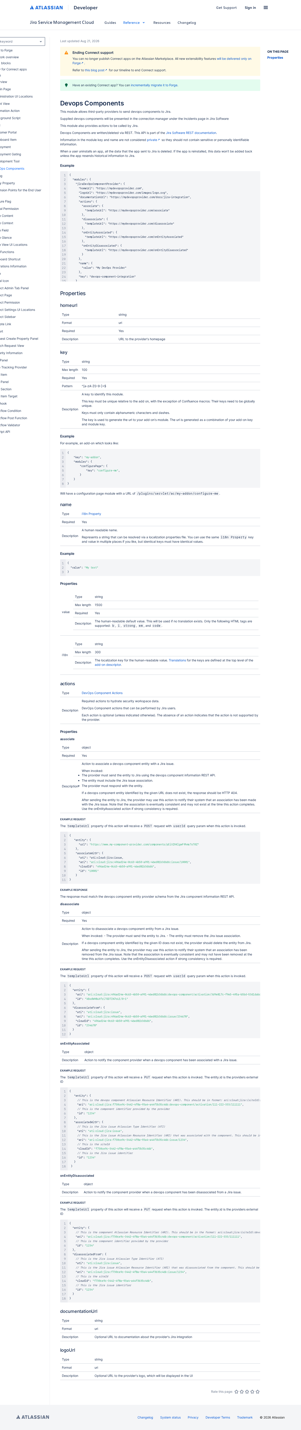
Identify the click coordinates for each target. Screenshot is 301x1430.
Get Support (226, 7)
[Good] (252, 1391)
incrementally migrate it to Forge (154, 85)
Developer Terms (218, 1417)
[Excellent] (257, 1391)
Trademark (245, 1417)
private (152, 140)
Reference (131, 22)
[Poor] (241, 1391)
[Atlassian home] (46, 7)
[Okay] (247, 1391)
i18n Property (91, 514)
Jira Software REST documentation (191, 133)
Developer (86, 7)
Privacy (193, 1417)
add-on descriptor (108, 664)
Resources (162, 22)
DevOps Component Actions (102, 693)
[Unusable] (236, 1391)
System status (170, 1417)
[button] (265, 7)
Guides (110, 22)
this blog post (94, 70)
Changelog (187, 22)
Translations (177, 660)
